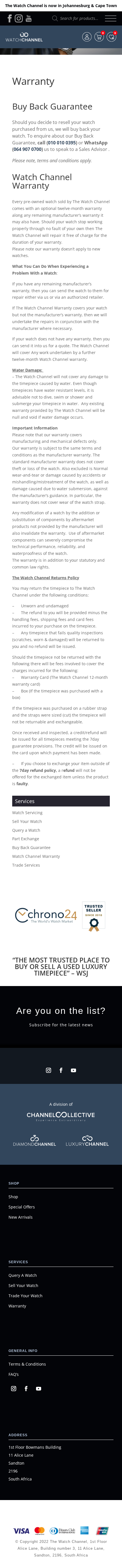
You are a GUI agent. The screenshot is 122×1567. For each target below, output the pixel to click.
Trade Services (26, 865)
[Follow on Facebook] (61, 1070)
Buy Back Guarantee (31, 847)
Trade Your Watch (26, 1295)
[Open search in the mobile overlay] (76, 18)
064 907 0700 (27, 149)
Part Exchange (25, 838)
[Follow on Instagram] (48, 1070)
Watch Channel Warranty (36, 856)
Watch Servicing (27, 812)
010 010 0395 (62, 143)
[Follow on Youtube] (73, 1070)
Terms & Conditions (27, 1364)
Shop (13, 1196)
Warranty (17, 1306)
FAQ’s (14, 1374)
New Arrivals (21, 1217)
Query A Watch (23, 1275)
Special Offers (22, 1207)
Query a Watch (26, 830)
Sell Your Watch (27, 821)
